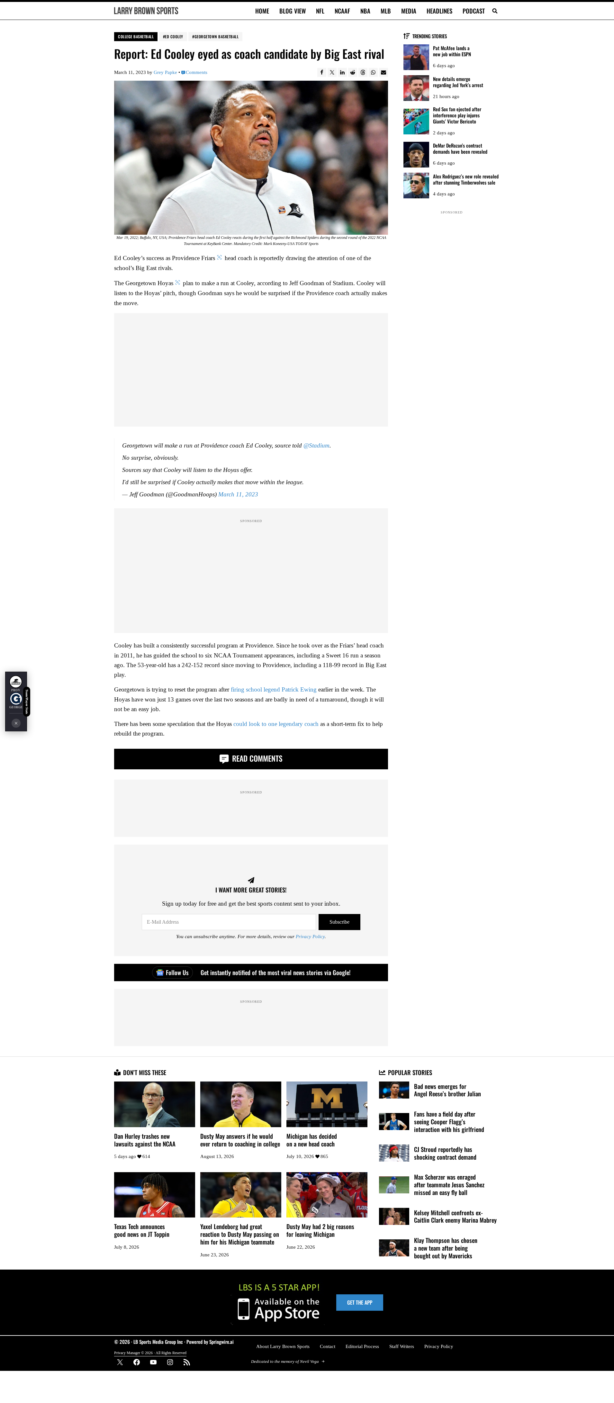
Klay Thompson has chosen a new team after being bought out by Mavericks (445, 1248)
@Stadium (316, 445)
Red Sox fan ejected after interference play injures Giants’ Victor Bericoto (457, 115)
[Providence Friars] (15, 681)
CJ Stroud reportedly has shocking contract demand (445, 1153)
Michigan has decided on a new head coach (311, 1140)
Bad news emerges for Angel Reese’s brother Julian (447, 1090)
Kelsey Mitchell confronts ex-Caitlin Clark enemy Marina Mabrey (455, 1216)
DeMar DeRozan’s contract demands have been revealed (460, 148)
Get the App (359, 1302)
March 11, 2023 (238, 494)
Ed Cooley (174, 36)
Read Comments (256, 758)
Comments (196, 72)
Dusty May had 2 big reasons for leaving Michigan (320, 1230)
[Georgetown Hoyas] (16, 698)
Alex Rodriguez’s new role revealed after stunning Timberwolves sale (466, 179)
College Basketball (136, 36)
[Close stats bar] (16, 723)
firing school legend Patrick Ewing (274, 689)
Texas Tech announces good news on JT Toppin (141, 1230)
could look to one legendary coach (276, 723)
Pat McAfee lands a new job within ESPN (452, 51)
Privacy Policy (310, 936)
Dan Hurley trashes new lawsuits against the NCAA (145, 1140)
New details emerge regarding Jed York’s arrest (458, 82)
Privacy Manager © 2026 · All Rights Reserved (150, 1353)
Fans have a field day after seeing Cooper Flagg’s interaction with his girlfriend (449, 1121)
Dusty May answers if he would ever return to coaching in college (240, 1140)
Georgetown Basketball (216, 36)
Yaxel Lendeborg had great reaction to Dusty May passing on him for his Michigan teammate (239, 1234)
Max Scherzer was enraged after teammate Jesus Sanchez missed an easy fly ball (449, 1184)
